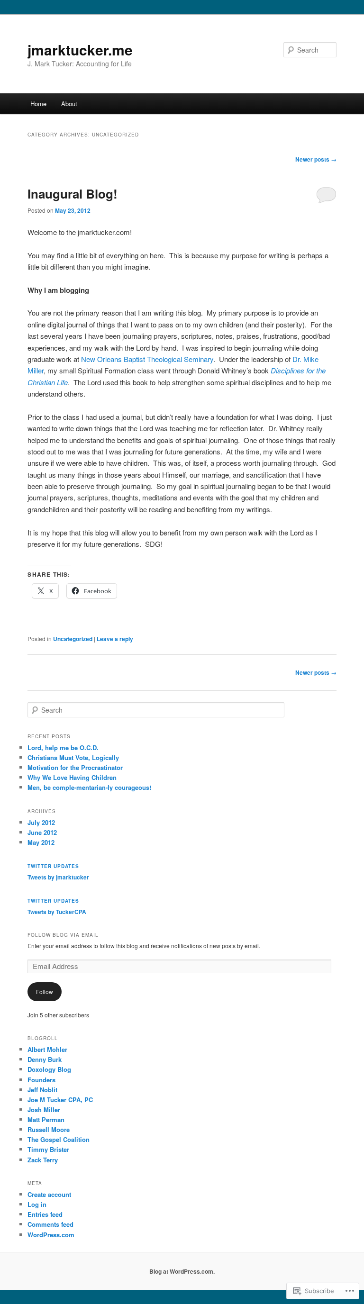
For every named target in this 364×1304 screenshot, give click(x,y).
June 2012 (42, 832)
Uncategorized (72, 638)
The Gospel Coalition (58, 1139)
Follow (44, 991)
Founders (41, 1079)
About (69, 103)
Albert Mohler (47, 1049)
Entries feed (45, 1214)
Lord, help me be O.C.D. (63, 747)
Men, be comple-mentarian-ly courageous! (89, 787)
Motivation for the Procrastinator (75, 767)
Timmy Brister (48, 1149)
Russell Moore (48, 1129)
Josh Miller (43, 1109)
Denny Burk (44, 1059)
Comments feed (50, 1224)
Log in (36, 1204)
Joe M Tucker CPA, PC (60, 1099)
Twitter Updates (53, 866)
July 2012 (41, 822)
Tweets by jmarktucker (58, 877)
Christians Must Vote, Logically (73, 757)
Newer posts (316, 159)
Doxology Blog (49, 1069)
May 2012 (41, 842)
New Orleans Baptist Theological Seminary (147, 359)
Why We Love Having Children (72, 777)
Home (38, 103)
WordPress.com (50, 1234)
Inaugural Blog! (72, 193)
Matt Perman (45, 1119)
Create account (49, 1194)
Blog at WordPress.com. (182, 1271)
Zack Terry (42, 1159)
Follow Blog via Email (63, 935)
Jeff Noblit (42, 1089)
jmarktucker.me (80, 49)
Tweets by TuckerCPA (56, 911)
